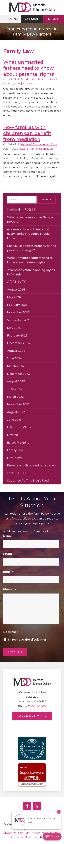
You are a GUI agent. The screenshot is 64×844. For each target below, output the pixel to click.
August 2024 (16, 350)
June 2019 (14, 419)
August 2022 (16, 412)
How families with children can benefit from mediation (27, 133)
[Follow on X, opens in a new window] (37, 806)
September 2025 (18, 320)
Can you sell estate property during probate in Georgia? (31, 248)
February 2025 (17, 335)
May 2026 (14, 297)
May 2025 (14, 328)
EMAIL (34, 19)
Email (8, 571)
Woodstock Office (32, 716)
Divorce (12, 435)
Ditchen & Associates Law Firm (38, 144)
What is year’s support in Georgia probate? (30, 219)
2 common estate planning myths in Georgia (31, 272)
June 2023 (14, 389)
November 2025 (18, 312)
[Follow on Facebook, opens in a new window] (27, 806)
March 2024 (15, 366)
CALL (55, 19)
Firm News (14, 458)
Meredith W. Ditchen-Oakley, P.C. (40, 79)
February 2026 (17, 305)
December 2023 (18, 374)
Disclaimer (10, 631)
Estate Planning (30, 148)
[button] (10, 18)
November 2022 (18, 404)
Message (9, 589)
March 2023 (15, 396)
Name (7, 536)
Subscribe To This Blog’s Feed (28, 480)
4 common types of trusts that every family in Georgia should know (28, 234)
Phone (8, 554)
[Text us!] (52, 837)
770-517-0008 (37, 706)
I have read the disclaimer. (28, 639)
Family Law (29, 83)
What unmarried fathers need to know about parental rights (28, 68)
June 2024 (14, 358)
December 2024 (18, 343)
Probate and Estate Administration (31, 465)
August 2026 (16, 289)
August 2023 (16, 381)
